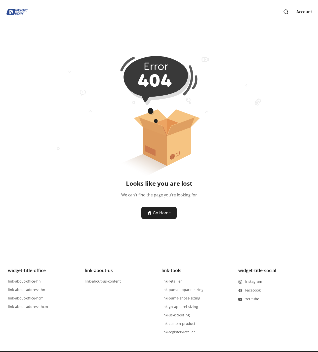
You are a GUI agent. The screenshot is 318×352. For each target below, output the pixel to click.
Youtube (252, 298)
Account (304, 11)
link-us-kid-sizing (175, 315)
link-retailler (171, 281)
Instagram (253, 281)
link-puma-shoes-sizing (180, 298)
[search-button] (285, 11)
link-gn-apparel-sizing (179, 306)
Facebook (253, 290)
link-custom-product (178, 323)
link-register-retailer (178, 332)
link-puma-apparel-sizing (182, 289)
